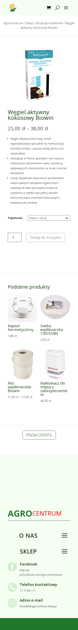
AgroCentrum (13, 23)
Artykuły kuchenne (49, 23)
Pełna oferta (39, 435)
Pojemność (15, 218)
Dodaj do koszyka (45, 237)
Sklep (29, 23)
